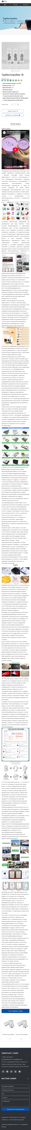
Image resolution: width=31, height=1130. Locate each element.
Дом (5, 4)
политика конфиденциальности (11, 1124)
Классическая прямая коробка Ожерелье (8, 1034)
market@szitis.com (8, 1059)
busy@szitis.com (18, 1059)
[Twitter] (11, 1071)
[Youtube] (15, 1071)
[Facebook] (3, 1071)
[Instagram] (19, 1071)
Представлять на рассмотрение (15, 1109)
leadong (4, 1126)
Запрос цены (12, 111)
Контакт (15, 4)
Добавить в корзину (11, 115)
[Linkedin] (7, 1071)
